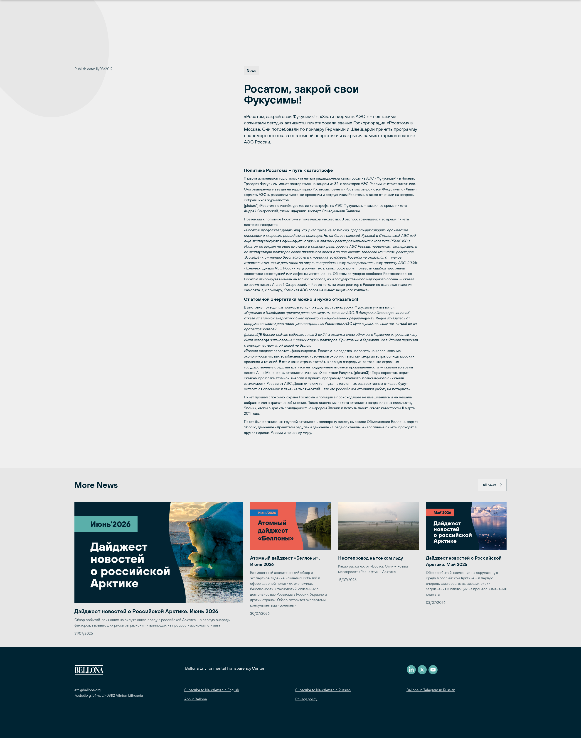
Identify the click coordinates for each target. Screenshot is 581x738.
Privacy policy (306, 699)
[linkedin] (411, 669)
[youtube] (433, 669)
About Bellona (195, 699)
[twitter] (422, 669)
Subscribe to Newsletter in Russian (323, 690)
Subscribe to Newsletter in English (211, 690)
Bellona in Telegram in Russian (430, 690)
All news (489, 485)
